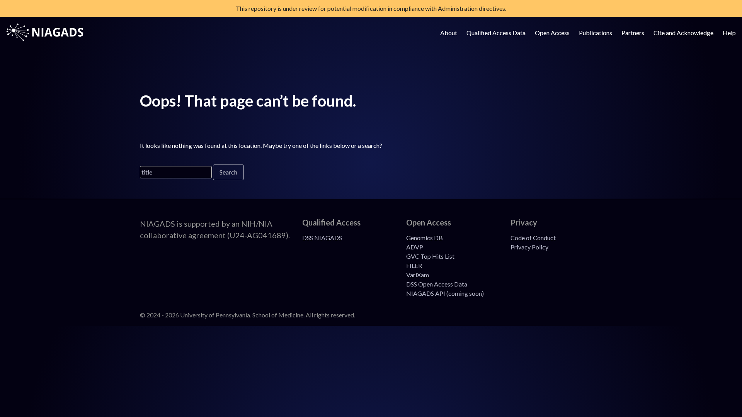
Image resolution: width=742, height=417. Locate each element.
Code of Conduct (533, 237)
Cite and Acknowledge (683, 32)
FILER (414, 265)
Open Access (552, 32)
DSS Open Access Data (436, 284)
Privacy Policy (529, 247)
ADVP (414, 247)
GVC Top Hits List (430, 256)
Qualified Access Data (496, 32)
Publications (595, 32)
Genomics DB (424, 237)
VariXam (417, 274)
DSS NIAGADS (322, 237)
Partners (632, 32)
